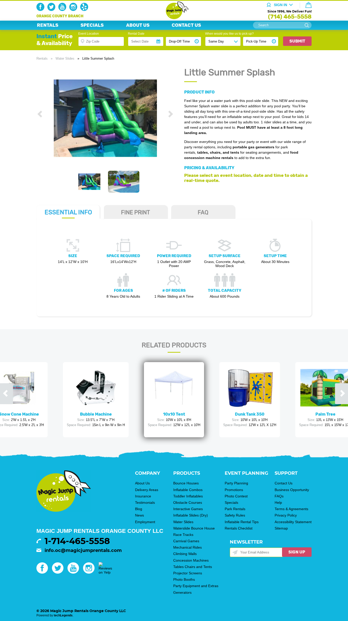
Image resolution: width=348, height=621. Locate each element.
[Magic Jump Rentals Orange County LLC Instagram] (74, 10)
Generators (182, 592)
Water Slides (65, 58)
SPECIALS (92, 25)
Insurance (143, 496)
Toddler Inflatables (188, 496)
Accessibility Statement (293, 522)
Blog (138, 509)
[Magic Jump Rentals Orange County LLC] (174, 18)
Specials (231, 502)
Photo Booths (184, 579)
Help (278, 502)
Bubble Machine (96, 414)
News (139, 515)
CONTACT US (186, 25)
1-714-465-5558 (77, 541)
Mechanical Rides (187, 547)
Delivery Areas (146, 490)
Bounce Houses (186, 483)
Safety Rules (235, 515)
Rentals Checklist (238, 528)
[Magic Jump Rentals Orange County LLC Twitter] (52, 10)
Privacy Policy (286, 515)
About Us (142, 483)
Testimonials (145, 502)
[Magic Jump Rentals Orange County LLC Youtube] (63, 10)
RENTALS (47, 25)
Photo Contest (236, 496)
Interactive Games (188, 509)
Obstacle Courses (187, 502)
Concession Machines (191, 560)
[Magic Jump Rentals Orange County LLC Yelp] (85, 10)
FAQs (279, 496)
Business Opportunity (292, 490)
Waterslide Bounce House (194, 528)
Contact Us (283, 483)
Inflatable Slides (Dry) (190, 515)
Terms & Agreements (291, 509)
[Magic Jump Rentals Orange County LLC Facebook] (41, 10)
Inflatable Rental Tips (242, 522)
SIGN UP (296, 552)
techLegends (63, 615)
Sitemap (281, 528)
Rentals (42, 58)
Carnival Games (186, 541)
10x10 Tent (174, 414)
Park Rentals (235, 509)
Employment (145, 522)
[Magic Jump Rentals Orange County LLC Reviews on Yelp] (105, 572)
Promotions (234, 490)
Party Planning (236, 483)
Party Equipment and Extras (195, 586)
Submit (297, 41)
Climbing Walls (185, 554)
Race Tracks (183, 535)
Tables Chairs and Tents (192, 567)
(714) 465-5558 (290, 16)
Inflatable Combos (188, 490)
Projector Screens (187, 573)
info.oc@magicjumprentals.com (83, 550)
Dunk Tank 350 (249, 414)
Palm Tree (325, 414)
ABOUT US (138, 25)
